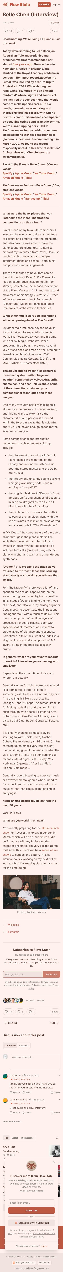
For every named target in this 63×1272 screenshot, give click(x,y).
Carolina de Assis (19, 1099)
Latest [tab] (14, 1137)
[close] (53, 1161)
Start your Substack (25, 1262)
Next (52, 1022)
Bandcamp (32, 198)
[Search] (57, 1138)
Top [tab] (6, 1137)
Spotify (7, 173)
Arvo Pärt (9, 1147)
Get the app (44, 1262)
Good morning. (11, 1151)
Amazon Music (13, 177)
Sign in (56, 4)
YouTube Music (44, 173)
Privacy (30, 1256)
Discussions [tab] (27, 1137)
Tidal (28, 177)
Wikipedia (13, 924)
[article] (31, 1153)
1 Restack (39, 1000)
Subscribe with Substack (34, 1222)
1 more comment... (13, 1121)
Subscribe (44, 4)
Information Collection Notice (34, 985)
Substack (18, 1268)
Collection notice (49, 1256)
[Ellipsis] (58, 1075)
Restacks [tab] (24, 1045)
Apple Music (23, 173)
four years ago (22, 64)
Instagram (13, 931)
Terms (37, 1256)
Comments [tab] (10, 1045)
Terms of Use (47, 981)
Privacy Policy (36, 1236)
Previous (12, 1022)
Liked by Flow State (21, 1079)
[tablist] (17, 1045)
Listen (56, 22)
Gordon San (16, 1075)
